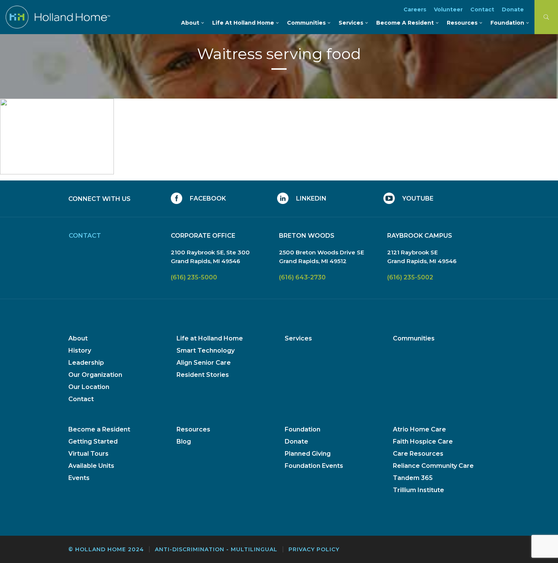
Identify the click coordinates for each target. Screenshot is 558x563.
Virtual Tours (88, 453)
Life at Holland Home (210, 338)
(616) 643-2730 (302, 277)
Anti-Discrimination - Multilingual (216, 549)
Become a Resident (99, 429)
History (79, 350)
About (78, 338)
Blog (184, 441)
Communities (414, 338)
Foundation (302, 429)
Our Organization (95, 374)
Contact (81, 399)
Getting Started (93, 441)
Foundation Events (314, 465)
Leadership (86, 362)
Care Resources (418, 453)
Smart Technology (206, 350)
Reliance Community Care (433, 465)
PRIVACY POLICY (313, 549)
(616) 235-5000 (194, 277)
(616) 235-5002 (410, 277)
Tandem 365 (413, 477)
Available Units (91, 465)
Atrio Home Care (419, 429)
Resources (193, 429)
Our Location (88, 386)
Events (79, 477)
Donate (296, 441)
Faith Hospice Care (423, 441)
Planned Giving (308, 453)
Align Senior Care (204, 362)
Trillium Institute (418, 490)
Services (298, 338)
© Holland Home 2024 (106, 549)
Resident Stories (203, 374)
